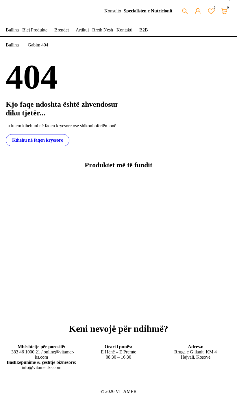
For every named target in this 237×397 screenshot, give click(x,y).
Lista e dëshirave (215, 7)
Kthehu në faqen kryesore (37, 140)
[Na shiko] (21, 384)
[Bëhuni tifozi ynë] (7, 384)
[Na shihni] (14, 384)
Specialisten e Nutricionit (148, 10)
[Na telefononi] (35, 384)
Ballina (12, 44)
